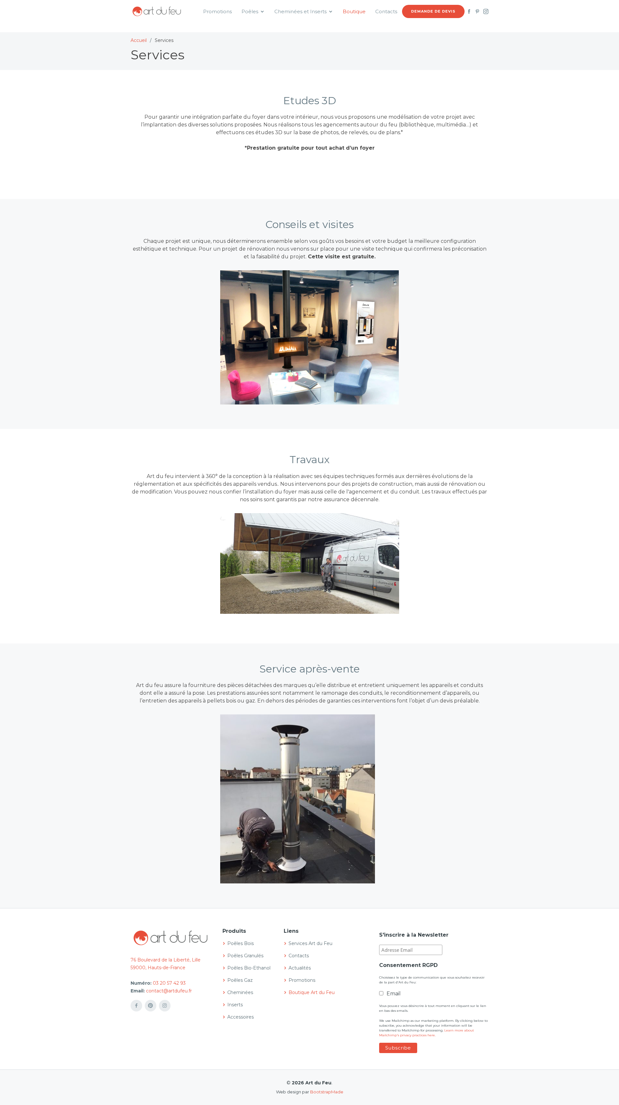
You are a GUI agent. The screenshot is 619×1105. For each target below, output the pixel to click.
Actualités (300, 968)
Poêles (249, 11)
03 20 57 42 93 (169, 983)
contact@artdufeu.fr (169, 991)
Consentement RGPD (408, 965)
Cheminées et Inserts (300, 11)
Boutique (354, 11)
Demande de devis (433, 11)
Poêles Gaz (240, 980)
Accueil (139, 40)
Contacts (386, 11)
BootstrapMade (326, 1091)
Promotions (217, 11)
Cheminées (240, 992)
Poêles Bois (240, 943)
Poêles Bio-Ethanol (248, 968)
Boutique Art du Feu (312, 992)
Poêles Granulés (245, 955)
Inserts (235, 1004)
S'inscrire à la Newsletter (413, 935)
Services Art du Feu (310, 943)
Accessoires (240, 1017)
